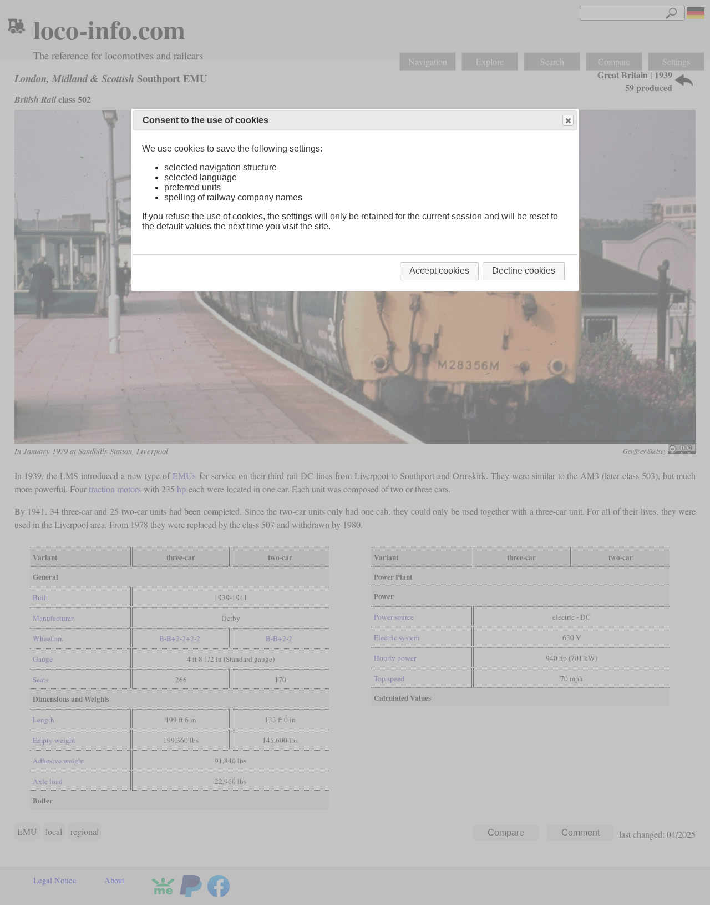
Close (568, 120)
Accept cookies (439, 270)
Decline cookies (523, 270)
